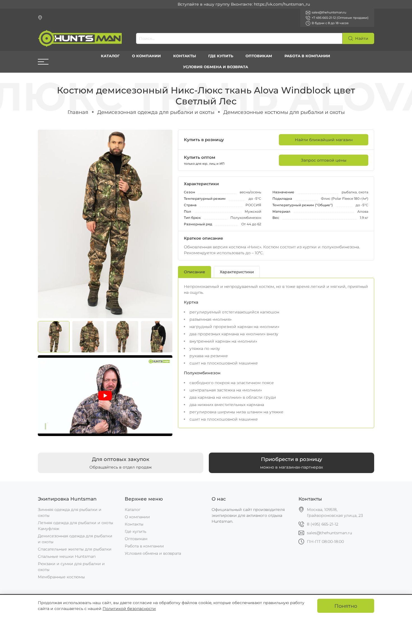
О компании (146, 56)
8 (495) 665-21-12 (322, 524)
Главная (78, 112)
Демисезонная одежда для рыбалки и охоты (155, 112)
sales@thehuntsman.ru (329, 532)
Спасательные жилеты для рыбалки (75, 549)
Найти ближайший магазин (324, 139)
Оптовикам (259, 56)
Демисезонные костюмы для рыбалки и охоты (284, 112)
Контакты (184, 56)
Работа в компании (307, 56)
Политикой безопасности (129, 608)
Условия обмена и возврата (215, 67)
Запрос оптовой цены (323, 160)
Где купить (220, 56)
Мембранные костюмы (61, 576)
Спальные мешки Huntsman (67, 556)
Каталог (110, 56)
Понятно (345, 606)
